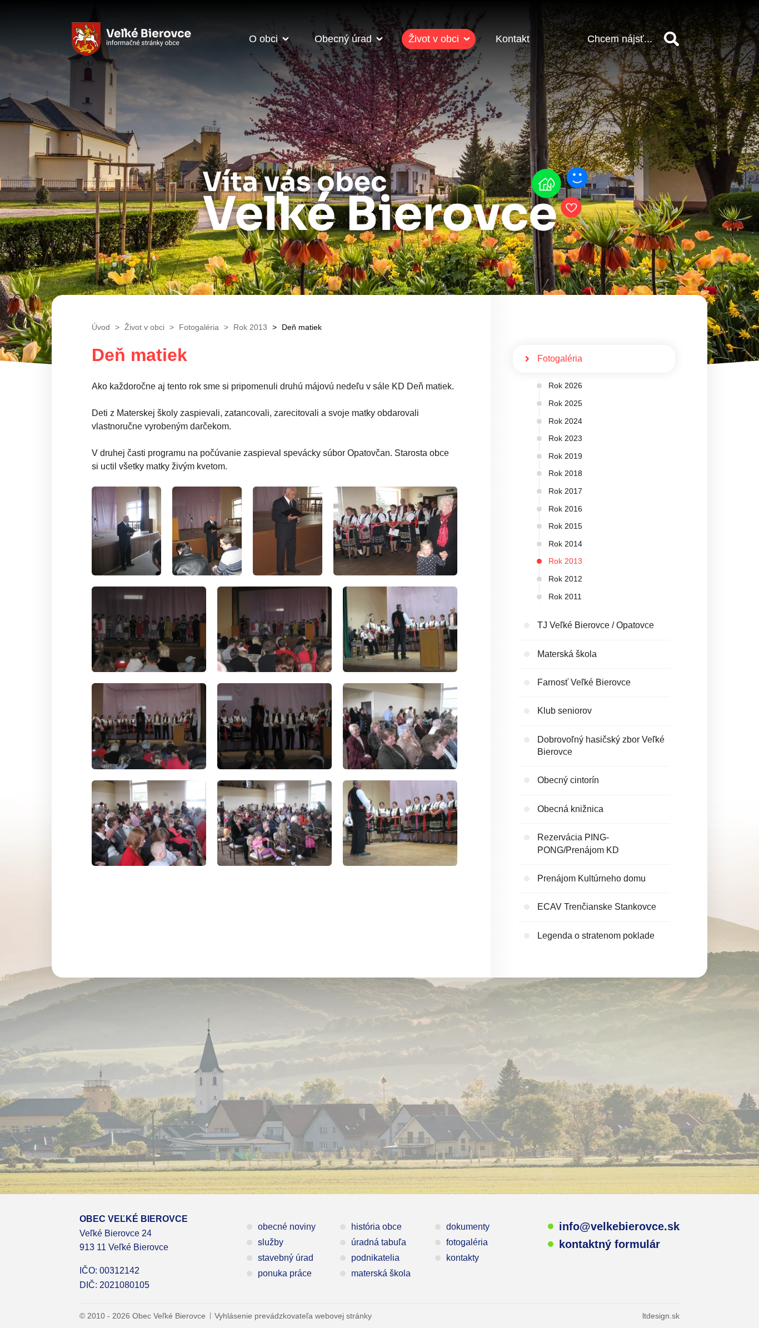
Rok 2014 (565, 543)
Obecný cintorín (568, 780)
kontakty (462, 1257)
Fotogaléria (559, 358)
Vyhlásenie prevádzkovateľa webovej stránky (293, 1315)
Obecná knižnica (570, 809)
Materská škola (567, 654)
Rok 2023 (565, 438)
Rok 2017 (565, 491)
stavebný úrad (285, 1257)
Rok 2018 (565, 473)
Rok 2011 (565, 596)
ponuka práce (285, 1273)
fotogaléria (467, 1242)
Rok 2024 (565, 421)
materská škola (381, 1273)
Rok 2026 (565, 385)
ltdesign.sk (661, 1315)
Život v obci (433, 38)
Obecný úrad (343, 38)
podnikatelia (375, 1257)
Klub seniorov (564, 710)
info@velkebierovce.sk (619, 1226)
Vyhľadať (671, 39)
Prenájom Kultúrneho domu (591, 878)
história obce (376, 1226)
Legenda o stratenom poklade (596, 935)
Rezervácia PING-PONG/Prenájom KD (578, 843)
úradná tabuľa (378, 1242)
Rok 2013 (565, 561)
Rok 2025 (565, 403)
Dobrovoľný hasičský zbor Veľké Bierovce (601, 745)
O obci (263, 38)
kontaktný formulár (609, 1244)
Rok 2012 (565, 578)
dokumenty (468, 1226)
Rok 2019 (565, 456)
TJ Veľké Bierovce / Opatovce (595, 625)
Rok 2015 (565, 526)
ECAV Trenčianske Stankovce (596, 906)
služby (270, 1242)
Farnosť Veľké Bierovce (584, 682)
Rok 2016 (565, 508)
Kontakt (513, 38)
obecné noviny (287, 1226)
